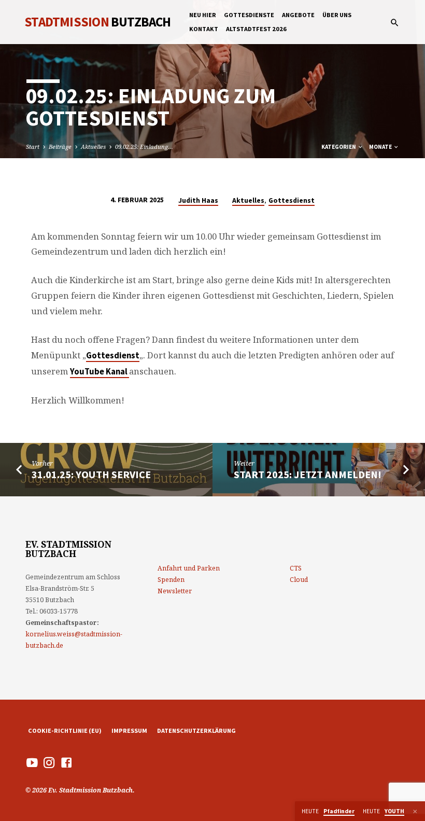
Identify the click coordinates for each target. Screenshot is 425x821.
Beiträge (60, 146)
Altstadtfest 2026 (256, 29)
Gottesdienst (291, 200)
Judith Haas (198, 200)
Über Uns (336, 15)
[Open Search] (395, 23)
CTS (296, 568)
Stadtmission (97, 21)
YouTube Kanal (99, 371)
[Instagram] (49, 762)
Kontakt (203, 29)
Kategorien (339, 146)
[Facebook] (66, 762)
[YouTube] (32, 762)
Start (32, 146)
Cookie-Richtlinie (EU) (65, 730)
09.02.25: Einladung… (144, 146)
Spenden (171, 579)
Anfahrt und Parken (189, 568)
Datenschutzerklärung (196, 730)
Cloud (299, 579)
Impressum (129, 730)
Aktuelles (93, 146)
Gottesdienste (249, 15)
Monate (381, 146)
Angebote (298, 15)
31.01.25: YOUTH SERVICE (91, 474)
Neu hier (202, 15)
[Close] (415, 811)
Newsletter (175, 591)
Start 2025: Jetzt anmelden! (307, 474)
